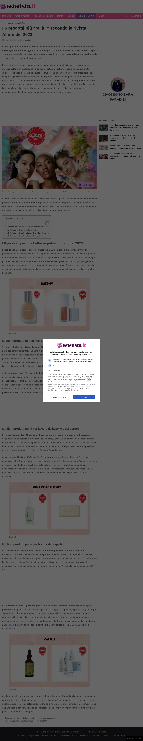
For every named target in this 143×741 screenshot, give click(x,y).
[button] (71, 370)
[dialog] (71, 370)
